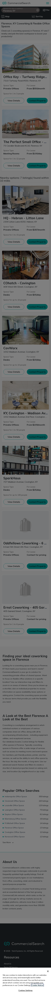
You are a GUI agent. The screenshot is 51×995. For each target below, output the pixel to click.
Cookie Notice (37, 985)
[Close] (48, 971)
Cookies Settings (25, 990)
